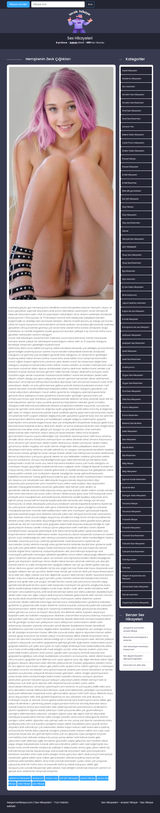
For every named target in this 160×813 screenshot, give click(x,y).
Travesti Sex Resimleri (133, 535)
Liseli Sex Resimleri (131, 359)
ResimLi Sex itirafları (132, 423)
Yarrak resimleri (130, 594)
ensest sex (51, 778)
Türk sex (126, 567)
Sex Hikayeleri (129, 439)
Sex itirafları (128, 447)
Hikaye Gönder (18, 4)
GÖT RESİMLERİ (129, 247)
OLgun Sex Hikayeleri (132, 375)
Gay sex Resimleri (131, 222)
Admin (73, 42)
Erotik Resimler (129, 183)
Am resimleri (128, 86)
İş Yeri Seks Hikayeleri (132, 287)
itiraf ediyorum (129, 295)
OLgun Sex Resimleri (132, 383)
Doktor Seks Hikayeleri (133, 150)
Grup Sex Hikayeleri (132, 255)
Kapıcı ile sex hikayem (133, 311)
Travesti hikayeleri (131, 527)
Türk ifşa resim (129, 559)
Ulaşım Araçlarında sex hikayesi (133, 577)
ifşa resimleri (128, 279)
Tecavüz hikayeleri (131, 511)
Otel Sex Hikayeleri (131, 399)
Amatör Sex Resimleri (133, 102)
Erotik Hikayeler (129, 174)
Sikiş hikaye (127, 463)
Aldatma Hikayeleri (131, 78)
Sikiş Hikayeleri (129, 471)
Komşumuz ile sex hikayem (135, 327)
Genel (125, 231)
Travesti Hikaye (129, 519)
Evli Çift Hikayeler (69, 778)
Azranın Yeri (128, 126)
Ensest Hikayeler (130, 166)
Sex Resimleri (129, 455)
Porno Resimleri (130, 415)
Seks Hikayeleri (129, 431)
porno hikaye (87, 778)
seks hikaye (24, 783)
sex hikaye (38, 783)
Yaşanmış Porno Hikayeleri (135, 602)
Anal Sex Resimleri (131, 118)
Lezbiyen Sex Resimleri (133, 343)
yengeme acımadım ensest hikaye (133, 629)
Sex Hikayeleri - (111, 802)
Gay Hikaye (127, 206)
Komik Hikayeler (130, 319)
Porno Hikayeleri (130, 407)
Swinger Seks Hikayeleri (134, 495)
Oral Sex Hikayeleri (131, 391)
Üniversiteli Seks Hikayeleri (135, 586)
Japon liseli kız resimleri (134, 303)
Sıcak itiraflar (128, 487)
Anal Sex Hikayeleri (131, 110)
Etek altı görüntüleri (131, 191)
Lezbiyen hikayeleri (131, 335)
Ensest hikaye (129, 158)
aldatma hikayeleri (19, 778)
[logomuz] (80, 22)
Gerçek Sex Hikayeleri (133, 239)
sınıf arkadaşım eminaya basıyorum (135, 648)
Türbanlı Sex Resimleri (133, 551)
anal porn (37, 778)
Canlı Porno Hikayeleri (133, 142)
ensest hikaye (129, 802)
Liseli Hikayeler (129, 351)
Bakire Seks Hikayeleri (133, 134)
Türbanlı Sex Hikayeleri (133, 543)
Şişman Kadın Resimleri (134, 479)
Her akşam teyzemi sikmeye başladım (133, 657)
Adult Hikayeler (129, 70)
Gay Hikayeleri (129, 214)
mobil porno (128, 367)
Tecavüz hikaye (130, 503)
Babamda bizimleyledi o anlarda (135, 639)
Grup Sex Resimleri (131, 263)
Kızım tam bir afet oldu (134, 665)
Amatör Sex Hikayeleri (133, 94)
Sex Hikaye (146, 802)
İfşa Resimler (128, 271)
